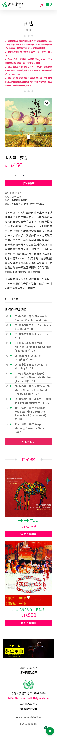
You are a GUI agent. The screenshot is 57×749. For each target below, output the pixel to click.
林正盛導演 (17, 203)
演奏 (32, 203)
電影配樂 (40, 203)
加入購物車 (29, 183)
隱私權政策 (35, 717)
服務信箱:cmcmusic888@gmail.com (29, 698)
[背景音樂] (41, 5)
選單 (48, 5)
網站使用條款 (22, 717)
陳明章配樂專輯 (19, 200)
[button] (47, 103)
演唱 (26, 203)
